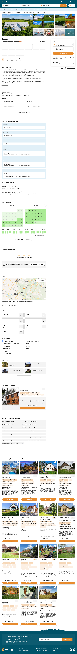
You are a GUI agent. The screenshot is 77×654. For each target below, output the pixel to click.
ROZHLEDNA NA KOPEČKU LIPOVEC (14, 371)
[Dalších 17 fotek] (29, 467)
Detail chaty (32, 407)
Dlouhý (42, 560)
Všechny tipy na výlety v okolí (24, 377)
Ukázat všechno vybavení (24, 112)
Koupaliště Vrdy (6, 344)
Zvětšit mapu (41, 280)
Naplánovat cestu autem (6, 301)
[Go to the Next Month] (45, 205)
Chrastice (22, 390)
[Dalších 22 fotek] (66, 509)
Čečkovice (24, 477)
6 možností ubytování (63, 488)
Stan (4, 519)
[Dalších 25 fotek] (10, 592)
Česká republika (11, 12)
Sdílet (62, 68)
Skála (4, 560)
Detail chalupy (10, 499)
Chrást (7, 560)
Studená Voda (62, 520)
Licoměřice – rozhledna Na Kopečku (37, 371)
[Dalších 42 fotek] (48, 467)
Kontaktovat (69, 63)
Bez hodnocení (43, 41)
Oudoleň (5, 477)
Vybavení (12, 9)
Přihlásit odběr (67, 639)
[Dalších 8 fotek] (10, 398)
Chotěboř (65, 477)
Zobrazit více (5, 85)
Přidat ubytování (66, 1)
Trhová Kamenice (29, 344)
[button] (24, 287)
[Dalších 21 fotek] (10, 509)
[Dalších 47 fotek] (48, 509)
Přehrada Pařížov (6, 346)
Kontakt (54, 650)
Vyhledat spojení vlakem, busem (18, 301)
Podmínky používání (23, 648)
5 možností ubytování (6, 528)
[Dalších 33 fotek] (48, 592)
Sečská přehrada (6, 348)
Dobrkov (42, 519)
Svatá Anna (28, 346)
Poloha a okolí (46, 9)
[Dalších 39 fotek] (29, 592)
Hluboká (27, 343)
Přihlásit (73, 1)
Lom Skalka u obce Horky (8, 349)
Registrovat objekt (57, 648)
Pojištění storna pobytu (41, 650)
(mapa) (20, 41)
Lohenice (24, 602)
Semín (23, 560)
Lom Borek (5, 351)
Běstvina (64, 560)
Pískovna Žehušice (7, 353)
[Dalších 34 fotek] (10, 467)
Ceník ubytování (19, 9)
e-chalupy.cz (4, 12)
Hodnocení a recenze (37, 9)
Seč (44, 602)
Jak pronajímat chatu (24, 650)
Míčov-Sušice (32, 12)
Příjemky (61, 477)
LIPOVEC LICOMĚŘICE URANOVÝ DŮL (38, 364)
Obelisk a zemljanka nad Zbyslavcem (13, 364)
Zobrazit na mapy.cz (29, 301)
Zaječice (66, 520)
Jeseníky (26, 390)
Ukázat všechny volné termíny (24, 239)
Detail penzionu (67, 499)
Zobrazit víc (4, 355)
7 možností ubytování (44, 486)
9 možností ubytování (6, 488)
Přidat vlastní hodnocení (37, 264)
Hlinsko (27, 348)
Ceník (70, 57)
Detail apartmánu (29, 623)
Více (42, 403)
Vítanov (6, 519)
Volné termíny (27, 9)
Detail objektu (29, 541)
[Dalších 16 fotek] (66, 551)
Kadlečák (27, 349)
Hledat (64, 5)
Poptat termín (63, 53)
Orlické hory (18, 12)
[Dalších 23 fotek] (66, 467)
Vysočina (9, 477)
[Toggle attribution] (45, 299)
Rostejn (61, 560)
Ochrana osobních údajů (41, 648)
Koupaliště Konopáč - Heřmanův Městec (11, 343)
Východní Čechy (48, 519)
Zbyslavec (38, 12)
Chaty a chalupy (25, 12)
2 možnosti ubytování (33, 398)
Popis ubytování (5, 9)
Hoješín (42, 602)
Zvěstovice (24, 519)
